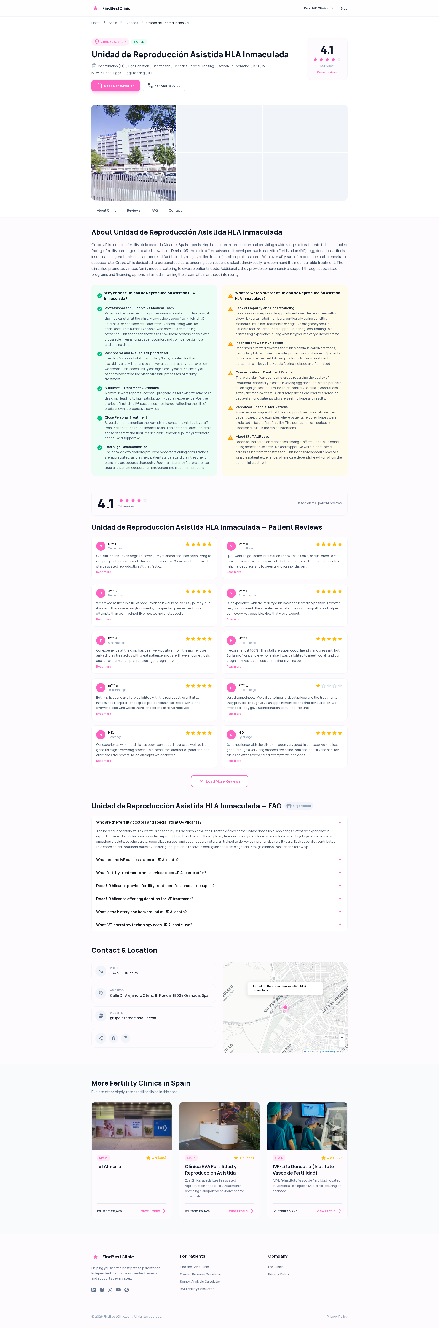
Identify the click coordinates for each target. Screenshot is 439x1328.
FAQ (154, 210)
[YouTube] (118, 1290)
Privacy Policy (278, 1274)
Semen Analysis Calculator (200, 1281)
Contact (175, 210)
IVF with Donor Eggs (106, 73)
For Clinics (276, 1267)
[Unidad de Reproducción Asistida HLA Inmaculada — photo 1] (133, 153)
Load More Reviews (220, 781)
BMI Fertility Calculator (197, 1289)
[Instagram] (125, 1038)
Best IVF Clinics (319, 8)
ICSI (256, 66)
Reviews (133, 210)
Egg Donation (138, 66)
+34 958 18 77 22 (163, 86)
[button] (285, 1007)
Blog (344, 8)
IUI (150, 73)
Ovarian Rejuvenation (234, 66)
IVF (264, 66)
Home (96, 23)
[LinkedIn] (93, 1290)
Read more (103, 572)
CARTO (342, 1051)
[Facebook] (113, 1038)
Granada (131, 23)
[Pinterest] (126, 1290)
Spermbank (161, 66)
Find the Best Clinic (194, 1267)
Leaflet (310, 1051)
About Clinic (106, 210)
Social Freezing (202, 66)
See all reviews (327, 72)
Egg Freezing (135, 73)
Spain (113, 23)
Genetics (180, 66)
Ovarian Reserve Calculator (200, 1274)
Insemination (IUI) (111, 66)
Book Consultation (115, 86)
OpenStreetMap (327, 1051)
